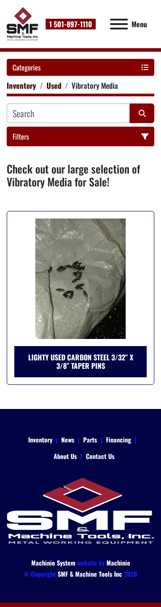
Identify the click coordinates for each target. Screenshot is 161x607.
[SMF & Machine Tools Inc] (80, 510)
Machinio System (53, 562)
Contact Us (100, 456)
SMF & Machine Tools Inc (90, 573)
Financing (118, 439)
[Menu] (119, 24)
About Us (65, 456)
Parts (90, 439)
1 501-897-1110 (70, 24)
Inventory (40, 439)
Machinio (118, 562)
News (67, 439)
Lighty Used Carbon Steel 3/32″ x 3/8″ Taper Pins (80, 361)
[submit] (142, 113)
